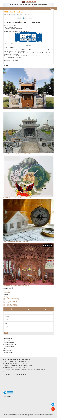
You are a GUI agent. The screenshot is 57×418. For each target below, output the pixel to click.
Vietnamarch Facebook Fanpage (10, 340)
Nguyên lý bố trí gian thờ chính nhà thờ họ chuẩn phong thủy (16, 285)
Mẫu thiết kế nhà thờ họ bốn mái (10, 301)
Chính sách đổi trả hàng (8, 354)
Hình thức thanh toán (8, 350)
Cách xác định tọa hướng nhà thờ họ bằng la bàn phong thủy (16, 241)
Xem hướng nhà (6, 292)
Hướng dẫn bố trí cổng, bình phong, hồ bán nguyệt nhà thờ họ (16, 110)
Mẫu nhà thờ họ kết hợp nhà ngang (11, 298)
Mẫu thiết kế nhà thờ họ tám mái (10, 305)
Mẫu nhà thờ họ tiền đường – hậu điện (11, 299)
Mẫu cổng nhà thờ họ (8, 297)
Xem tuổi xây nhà (7, 290)
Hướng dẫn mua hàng (8, 348)
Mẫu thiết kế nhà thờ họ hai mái (10, 304)
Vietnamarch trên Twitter (9, 342)
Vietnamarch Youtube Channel (10, 344)
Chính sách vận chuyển (8, 352)
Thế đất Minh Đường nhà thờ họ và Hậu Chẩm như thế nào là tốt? (17, 197)
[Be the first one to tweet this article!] (19, 18)
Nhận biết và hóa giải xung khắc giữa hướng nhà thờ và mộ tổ (16, 153)
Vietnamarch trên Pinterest (9, 346)
